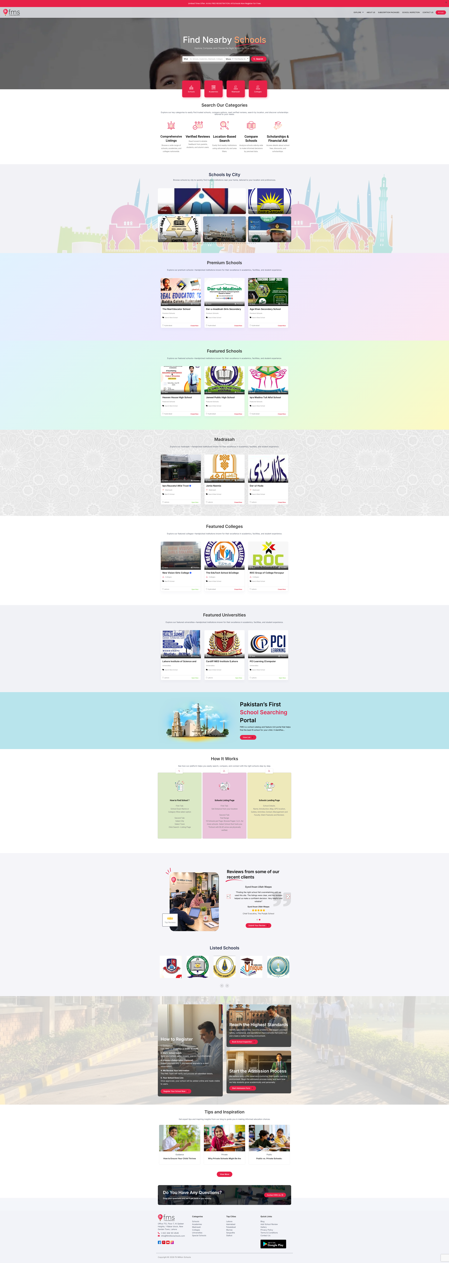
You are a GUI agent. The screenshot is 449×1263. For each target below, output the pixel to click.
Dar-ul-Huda (256, 485)
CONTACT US (428, 12)
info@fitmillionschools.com (173, 1236)
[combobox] (237, 59)
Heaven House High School (177, 397)
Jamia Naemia (213, 485)
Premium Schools (168, 313)
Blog (262, 1221)
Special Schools (199, 1235)
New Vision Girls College (176, 572)
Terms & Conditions (269, 1232)
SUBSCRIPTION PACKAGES (388, 12)
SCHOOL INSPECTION (411, 12)
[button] (193, 243)
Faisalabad (231, 1227)
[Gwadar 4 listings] (179, 229)
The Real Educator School (176, 309)
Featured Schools (168, 402)
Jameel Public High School (220, 397)
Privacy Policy (267, 1230)
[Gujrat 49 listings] (269, 201)
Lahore (166, 502)
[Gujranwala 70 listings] (202, 201)
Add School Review (269, 1224)
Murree (229, 1230)
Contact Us (265, 1235)
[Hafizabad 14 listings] (224, 229)
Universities (166, 665)
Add (442, 12)
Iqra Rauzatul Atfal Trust (175, 485)
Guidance (180, 1154)
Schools (195, 1221)
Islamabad (230, 1224)
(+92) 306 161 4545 (170, 1233)
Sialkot (229, 1235)
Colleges (168, 577)
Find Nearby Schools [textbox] (242, 59)
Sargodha (230, 1232)
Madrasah (168, 490)
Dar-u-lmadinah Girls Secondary (223, 309)
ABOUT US (371, 12)
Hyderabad (168, 325)
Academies (197, 1224)
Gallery (264, 1227)
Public (269, 1154)
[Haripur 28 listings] (269, 229)
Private (224, 1154)
